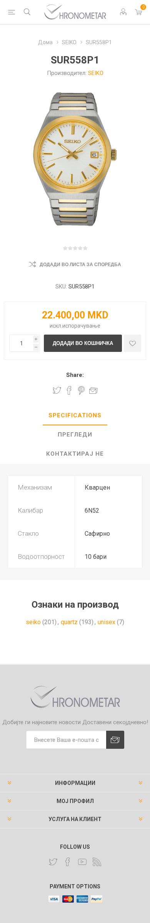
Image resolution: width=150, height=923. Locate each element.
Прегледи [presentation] (75, 434)
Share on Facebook (69, 390)
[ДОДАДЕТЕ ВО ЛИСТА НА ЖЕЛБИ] (132, 343)
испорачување (81, 326)
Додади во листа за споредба (80, 264)
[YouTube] (82, 862)
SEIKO (95, 73)
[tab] (75, 415)
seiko (33, 622)
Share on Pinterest (81, 390)
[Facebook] (68, 862)
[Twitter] (53, 862)
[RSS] (97, 862)
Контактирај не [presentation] (75, 453)
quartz (69, 622)
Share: (75, 375)
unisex (106, 622)
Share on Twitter (57, 390)
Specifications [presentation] (75, 415)
